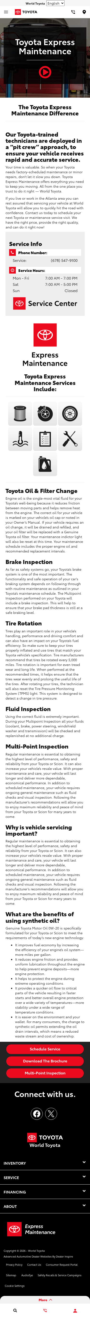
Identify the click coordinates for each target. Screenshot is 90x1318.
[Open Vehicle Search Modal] (15, 1310)
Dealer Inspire (64, 1256)
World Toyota (36, 1250)
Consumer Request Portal (62, 1264)
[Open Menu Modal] (6, 12)
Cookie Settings (14, 1286)
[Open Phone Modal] (73, 12)
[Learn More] (20, 424)
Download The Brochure (45, 1060)
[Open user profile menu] (75, 1311)
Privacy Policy (14, 1264)
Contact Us (34, 1264)
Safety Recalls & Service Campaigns (59, 1275)
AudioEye (27, 1275)
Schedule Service (45, 1048)
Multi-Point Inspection (45, 1072)
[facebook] (37, 1114)
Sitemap (11, 1275)
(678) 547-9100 (64, 260)
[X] (51, 1114)
